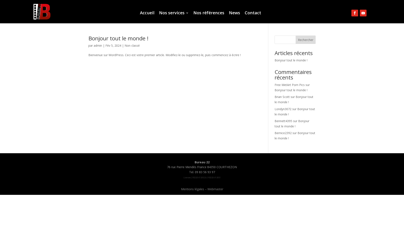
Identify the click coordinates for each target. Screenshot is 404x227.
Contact (253, 13)
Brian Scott (282, 97)
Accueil (147, 13)
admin (98, 46)
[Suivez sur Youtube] (363, 13)
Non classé (132, 46)
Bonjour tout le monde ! (118, 38)
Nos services (172, 13)
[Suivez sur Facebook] (354, 13)
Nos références (208, 13)
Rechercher (305, 40)
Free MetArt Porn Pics (290, 85)
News (234, 13)
